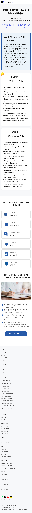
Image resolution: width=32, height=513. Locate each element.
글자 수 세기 (3, 377)
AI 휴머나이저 (4, 357)
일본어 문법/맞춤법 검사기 (6, 391)
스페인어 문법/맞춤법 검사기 (7, 393)
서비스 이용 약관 (4, 484)
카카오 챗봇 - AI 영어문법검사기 (8, 468)
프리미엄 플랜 (4, 449)
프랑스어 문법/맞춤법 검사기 (7, 396)
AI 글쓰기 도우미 (4, 350)
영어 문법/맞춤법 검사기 (6, 383)
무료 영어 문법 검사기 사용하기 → (8, 26)
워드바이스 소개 (4, 474)
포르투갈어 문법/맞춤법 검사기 (7, 405)
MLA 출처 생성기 (5, 428)
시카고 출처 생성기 (5, 431)
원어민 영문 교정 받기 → (24, 26)
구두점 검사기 (4, 372)
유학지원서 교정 (8, 324)
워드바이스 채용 (4, 489)
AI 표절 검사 (3, 365)
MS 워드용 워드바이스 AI (6, 463)
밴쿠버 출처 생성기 (5, 433)
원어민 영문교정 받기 (14, 334)
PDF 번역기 (3, 417)
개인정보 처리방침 (5, 482)
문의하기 (3, 477)
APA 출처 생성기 (4, 426)
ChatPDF (3, 415)
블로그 (2, 440)
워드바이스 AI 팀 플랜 (5, 451)
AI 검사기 (12, 265)
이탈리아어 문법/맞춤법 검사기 (7, 408)
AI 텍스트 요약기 (14, 245)
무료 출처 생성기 (4, 423)
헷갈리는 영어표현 (5, 442)
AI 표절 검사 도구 (15, 255)
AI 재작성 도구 (4, 370)
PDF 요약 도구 (4, 419)
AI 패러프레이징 (14, 225)
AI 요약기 (3, 362)
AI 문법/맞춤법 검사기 (5, 381)
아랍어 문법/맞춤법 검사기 (6, 403)
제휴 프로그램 (4, 487)
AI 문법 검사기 (14, 215)
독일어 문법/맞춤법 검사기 (6, 398)
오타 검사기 (3, 374)
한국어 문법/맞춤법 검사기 (6, 388)
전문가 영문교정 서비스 (6, 456)
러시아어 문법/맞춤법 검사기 (7, 401)
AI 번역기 (12, 235)
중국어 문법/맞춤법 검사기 (6, 386)
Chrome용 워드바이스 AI (6, 465)
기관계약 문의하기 (5, 479)
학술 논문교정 (18, 322)
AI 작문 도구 (3, 454)
